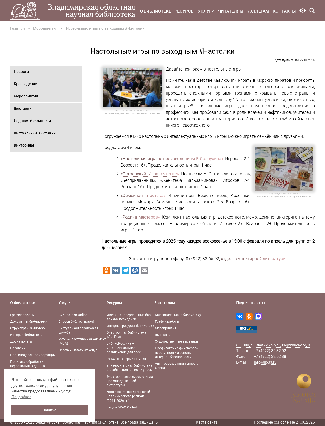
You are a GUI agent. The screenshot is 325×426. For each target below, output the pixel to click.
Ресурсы (184, 11)
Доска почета (21, 341)
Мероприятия (45, 28)
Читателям (230, 11)
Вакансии (17, 348)
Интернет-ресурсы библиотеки (130, 326)
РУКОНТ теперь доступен (126, 359)
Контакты (284, 11)
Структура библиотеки (28, 328)
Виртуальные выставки (35, 133)
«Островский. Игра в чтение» (150, 173)
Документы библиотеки (29, 321)
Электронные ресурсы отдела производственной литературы (130, 381)
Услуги (206, 11)
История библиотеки (26, 335)
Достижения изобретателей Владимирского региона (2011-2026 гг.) (128, 396)
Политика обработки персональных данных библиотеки (28, 366)
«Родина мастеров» (140, 217)
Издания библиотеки (32, 121)
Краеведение (25, 83)
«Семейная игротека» (143, 195)
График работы (22, 315)
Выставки (22, 108)
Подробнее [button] (21, 397)
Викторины (24, 145)
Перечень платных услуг (78, 350)
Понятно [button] (50, 410)
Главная (17, 28)
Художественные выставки (176, 341)
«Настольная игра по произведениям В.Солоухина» (172, 158)
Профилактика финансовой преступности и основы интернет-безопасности (176, 352)
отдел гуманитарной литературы (253, 258)
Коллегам (257, 11)
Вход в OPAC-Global (122, 407)
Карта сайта (207, 422)
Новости (21, 71)
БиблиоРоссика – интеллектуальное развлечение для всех (124, 347)
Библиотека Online (73, 315)
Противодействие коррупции (33, 355)
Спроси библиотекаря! (76, 321)
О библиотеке (155, 11)
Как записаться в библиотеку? (179, 315)
